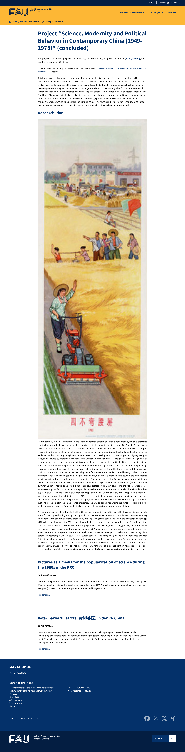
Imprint (12, 718)
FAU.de (151, 3)
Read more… (44, 594)
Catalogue (155, 12)
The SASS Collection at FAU (132, 12)
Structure (162, 3)
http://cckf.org (133, 58)
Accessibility (33, 718)
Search (174, 3)
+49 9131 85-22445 (82, 687)
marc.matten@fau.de (81, 690)
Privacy (22, 718)
